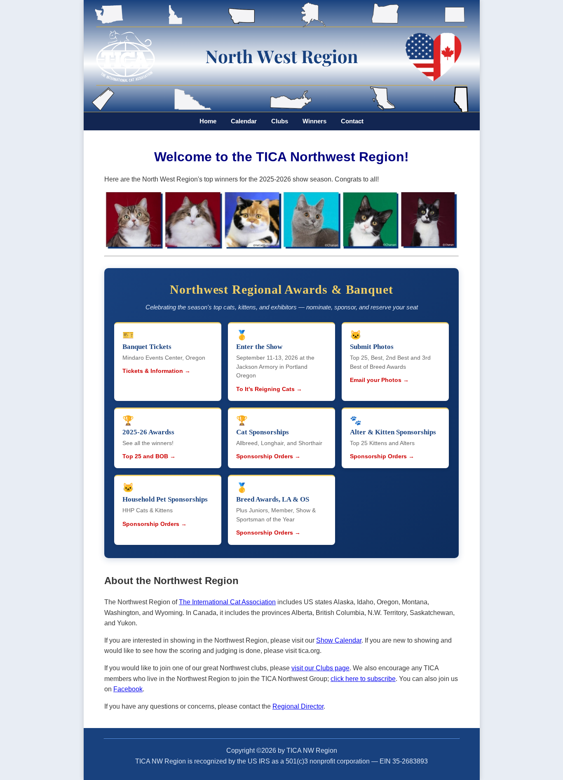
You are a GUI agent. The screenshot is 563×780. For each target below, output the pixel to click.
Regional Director (298, 706)
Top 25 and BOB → (149, 456)
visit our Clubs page (320, 668)
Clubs (279, 121)
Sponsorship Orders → (268, 456)
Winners (314, 121)
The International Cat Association (227, 602)
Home (207, 121)
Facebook (128, 689)
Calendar (244, 121)
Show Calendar (338, 640)
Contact (352, 121)
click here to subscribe (363, 678)
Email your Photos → (379, 380)
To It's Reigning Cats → (269, 389)
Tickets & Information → (156, 371)
